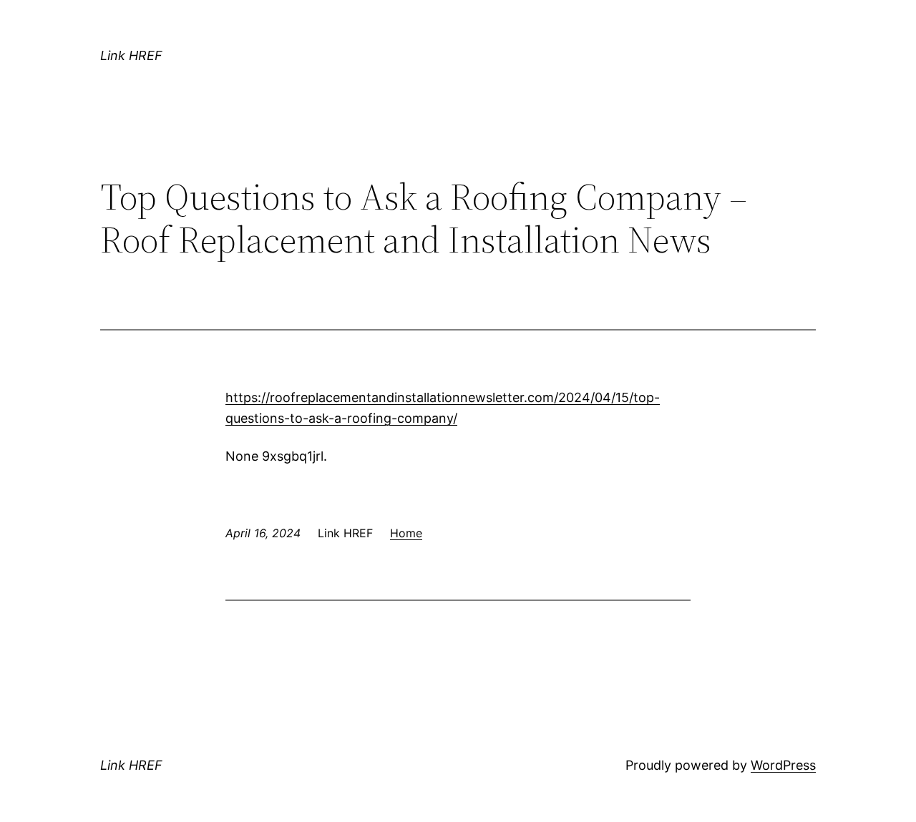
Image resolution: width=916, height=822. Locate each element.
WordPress (783, 765)
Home (406, 533)
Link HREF (131, 55)
